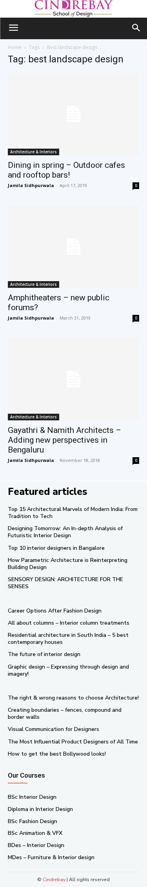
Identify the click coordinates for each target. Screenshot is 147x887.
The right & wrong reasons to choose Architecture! (73, 698)
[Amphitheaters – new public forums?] (73, 246)
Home (15, 47)
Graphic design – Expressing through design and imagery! (68, 670)
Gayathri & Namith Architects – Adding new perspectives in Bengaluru (64, 439)
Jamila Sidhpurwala (31, 185)
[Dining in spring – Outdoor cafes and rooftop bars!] (73, 114)
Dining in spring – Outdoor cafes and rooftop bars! (66, 170)
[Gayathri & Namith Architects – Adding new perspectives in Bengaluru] (73, 379)
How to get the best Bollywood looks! (57, 754)
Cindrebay (54, 879)
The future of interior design (44, 654)
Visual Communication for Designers (53, 729)
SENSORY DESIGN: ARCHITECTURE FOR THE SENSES (65, 583)
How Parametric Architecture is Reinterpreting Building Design (67, 563)
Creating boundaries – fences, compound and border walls (65, 713)
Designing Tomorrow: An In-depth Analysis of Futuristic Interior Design (65, 532)
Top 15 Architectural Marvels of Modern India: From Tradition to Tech (73, 512)
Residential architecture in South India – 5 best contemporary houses (68, 638)
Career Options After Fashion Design (55, 610)
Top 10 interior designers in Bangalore (56, 548)
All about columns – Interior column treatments (68, 623)
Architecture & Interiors (33, 151)
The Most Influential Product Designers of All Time (73, 741)
